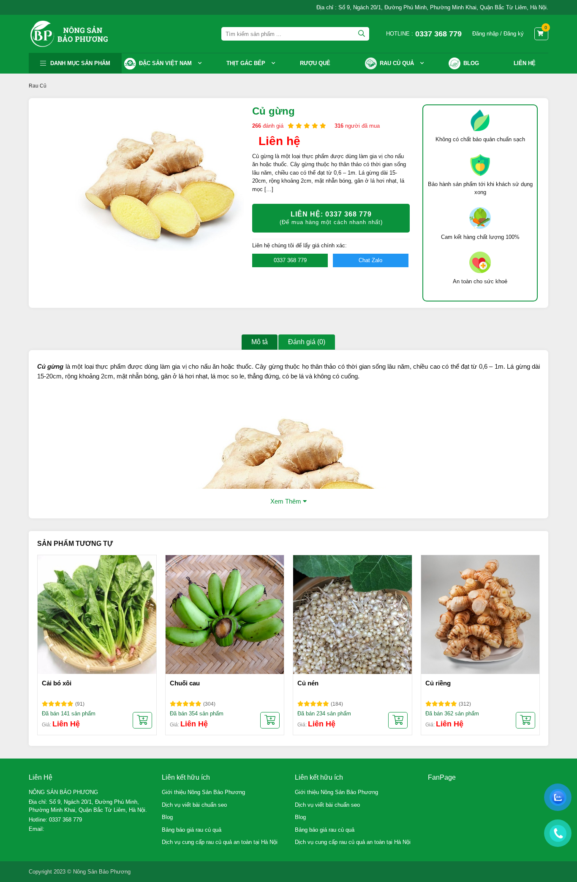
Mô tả (259, 341)
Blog (167, 817)
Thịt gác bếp (245, 63)
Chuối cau (185, 683)
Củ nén (307, 683)
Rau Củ (37, 86)
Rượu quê (315, 63)
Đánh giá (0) (306, 341)
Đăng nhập (485, 33)
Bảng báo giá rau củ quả (191, 830)
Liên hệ (525, 63)
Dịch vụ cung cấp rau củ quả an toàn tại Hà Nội (220, 842)
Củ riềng (438, 683)
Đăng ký (514, 33)
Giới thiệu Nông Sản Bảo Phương (203, 792)
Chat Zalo (370, 260)
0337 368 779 (290, 260)
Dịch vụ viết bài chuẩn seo (194, 805)
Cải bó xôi (56, 683)
